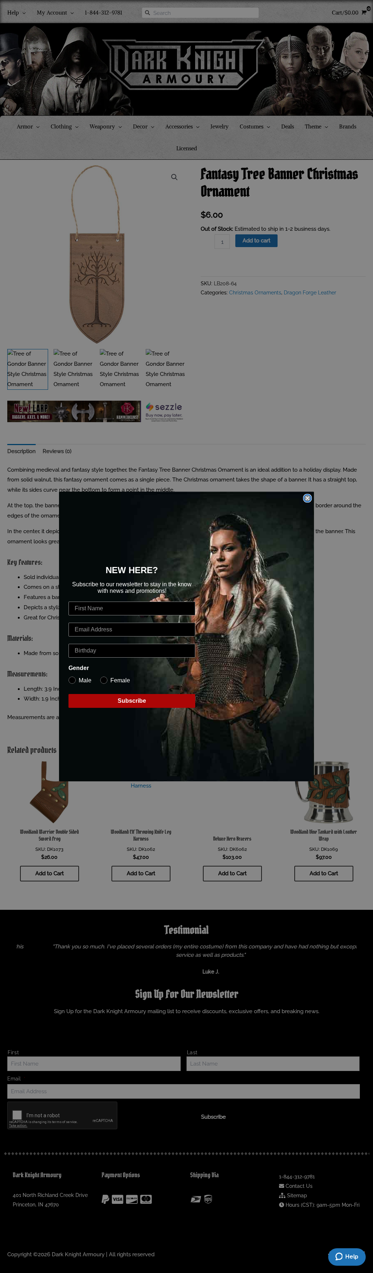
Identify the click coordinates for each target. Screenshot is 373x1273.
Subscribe (132, 701)
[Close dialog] (307, 498)
